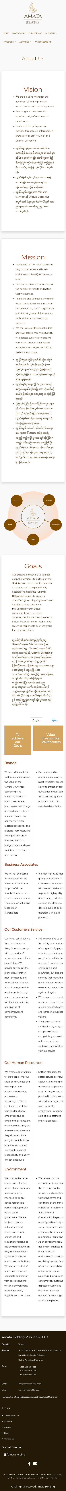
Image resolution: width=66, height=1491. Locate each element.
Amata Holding (46, 1486)
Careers (7, 1427)
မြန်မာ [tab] (54, 720)
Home (6, 33)
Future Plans (35, 33)
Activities (24, 42)
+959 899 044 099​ (28, 1374)
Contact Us (9, 1439)
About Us (50, 33)
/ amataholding (15, 1454)
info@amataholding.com (29, 1384)
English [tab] (36, 720)
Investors (9, 42)
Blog (6, 1433)
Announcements (43, 42)
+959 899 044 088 (28, 1370)
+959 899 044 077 (28, 1367)
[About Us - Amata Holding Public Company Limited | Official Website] (33, 14)
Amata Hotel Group (39, 1478)
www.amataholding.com (29, 1390)
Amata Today (18, 33)
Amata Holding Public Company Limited (22, 1474)
